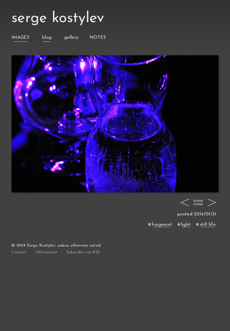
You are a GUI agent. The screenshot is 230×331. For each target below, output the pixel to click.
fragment (162, 224)
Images (20, 37)
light (186, 224)
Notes (98, 37)
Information (47, 252)
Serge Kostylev (58, 18)
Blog (46, 37)
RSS (83, 252)
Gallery (71, 37)
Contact (19, 252)
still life (207, 224)
